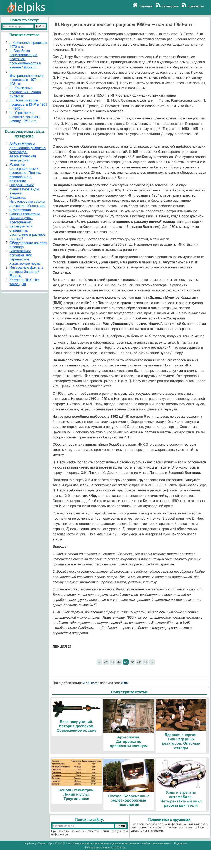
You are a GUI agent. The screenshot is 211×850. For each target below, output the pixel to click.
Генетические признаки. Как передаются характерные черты (25, 257)
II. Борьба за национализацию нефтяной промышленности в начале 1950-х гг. (25, 59)
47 (139, 662)
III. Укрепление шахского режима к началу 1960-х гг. (24, 117)
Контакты (196, 6)
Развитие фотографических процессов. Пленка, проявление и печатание (25, 172)
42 (106, 662)
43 (112, 662)
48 (145, 662)
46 (132, 662)
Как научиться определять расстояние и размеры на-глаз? (27, 232)
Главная (146, 6)
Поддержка (180, 843)
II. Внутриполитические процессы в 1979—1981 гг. (26, 77)
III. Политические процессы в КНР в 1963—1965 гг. (28, 104)
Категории (170, 6)
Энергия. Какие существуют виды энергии (24, 189)
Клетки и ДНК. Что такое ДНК (24, 282)
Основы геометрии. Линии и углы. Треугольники (25, 218)
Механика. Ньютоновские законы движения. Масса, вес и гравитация (27, 203)
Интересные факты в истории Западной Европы (26, 272)
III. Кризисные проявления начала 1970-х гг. (25, 92)
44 (119, 662)
